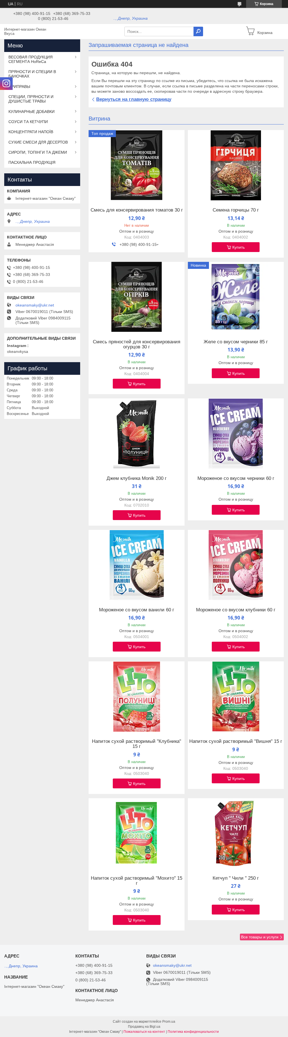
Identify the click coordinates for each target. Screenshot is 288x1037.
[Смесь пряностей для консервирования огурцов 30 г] (136, 297)
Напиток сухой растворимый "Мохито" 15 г (136, 881)
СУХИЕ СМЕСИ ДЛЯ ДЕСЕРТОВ (38, 142)
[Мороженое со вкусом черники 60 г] (236, 433)
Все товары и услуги (259, 937)
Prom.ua (168, 1022)
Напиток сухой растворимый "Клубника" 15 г (136, 744)
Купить (238, 247)
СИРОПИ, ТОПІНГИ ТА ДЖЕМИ (37, 152)
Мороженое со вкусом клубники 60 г (235, 609)
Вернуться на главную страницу (133, 99)
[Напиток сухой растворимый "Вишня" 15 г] (236, 696)
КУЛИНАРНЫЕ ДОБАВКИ (31, 111)
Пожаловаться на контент (144, 1032)
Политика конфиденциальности (193, 1032)
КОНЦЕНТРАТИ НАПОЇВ (30, 132)
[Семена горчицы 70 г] (236, 165)
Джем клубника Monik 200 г (136, 478)
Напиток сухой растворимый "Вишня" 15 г (235, 741)
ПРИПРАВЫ (19, 86)
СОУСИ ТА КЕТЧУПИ (28, 121)
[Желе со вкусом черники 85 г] (236, 297)
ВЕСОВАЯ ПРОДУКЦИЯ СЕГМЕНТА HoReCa (30, 59)
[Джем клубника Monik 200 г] (136, 433)
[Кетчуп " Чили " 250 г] (236, 833)
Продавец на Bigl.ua (144, 1027)
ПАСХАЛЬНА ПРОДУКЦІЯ (31, 162)
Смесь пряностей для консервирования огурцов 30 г (136, 344)
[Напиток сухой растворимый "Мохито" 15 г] (136, 833)
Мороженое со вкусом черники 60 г (235, 478)
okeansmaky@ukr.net (34, 305)
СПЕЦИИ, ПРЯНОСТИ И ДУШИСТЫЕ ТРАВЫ (30, 98)
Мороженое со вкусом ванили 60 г (136, 609)
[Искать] (198, 31)
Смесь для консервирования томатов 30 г (137, 210)
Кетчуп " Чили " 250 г (236, 878)
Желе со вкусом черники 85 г (236, 341)
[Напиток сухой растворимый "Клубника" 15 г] (136, 696)
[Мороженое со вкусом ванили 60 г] (136, 565)
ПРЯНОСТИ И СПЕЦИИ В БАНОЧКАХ (32, 73)
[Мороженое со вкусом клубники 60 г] (236, 565)
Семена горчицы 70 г (236, 210)
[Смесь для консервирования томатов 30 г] (136, 165)
